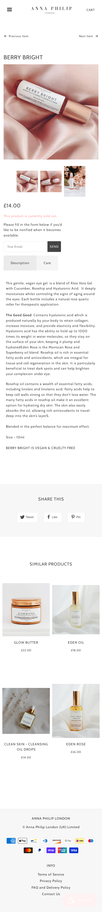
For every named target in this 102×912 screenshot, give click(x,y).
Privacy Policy (51, 881)
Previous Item (18, 36)
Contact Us (51, 894)
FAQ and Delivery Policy (51, 887)
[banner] (52, 10)
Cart (91, 10)
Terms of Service (51, 874)
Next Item (86, 36)
